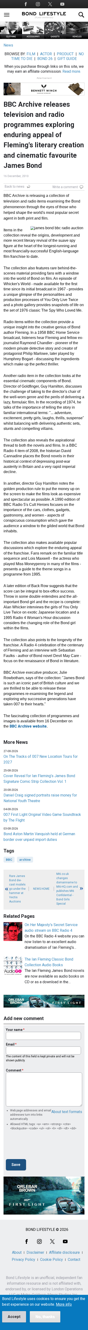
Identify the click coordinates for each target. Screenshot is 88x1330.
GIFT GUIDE (67, 58)
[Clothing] (11, 37)
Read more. (71, 71)
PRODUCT (65, 54)
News (8, 45)
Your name (14, 1030)
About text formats (66, 1112)
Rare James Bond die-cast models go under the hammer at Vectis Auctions (17, 888)
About (17, 1252)
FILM (31, 54)
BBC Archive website (28, 726)
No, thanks (45, 1317)
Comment (13, 1070)
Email (10, 1044)
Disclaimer (35, 1252)
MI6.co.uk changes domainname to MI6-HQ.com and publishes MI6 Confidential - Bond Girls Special (67, 888)
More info (64, 1304)
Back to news (14, 186)
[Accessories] (33, 37)
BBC (9, 859)
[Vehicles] (77, 37)
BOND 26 (45, 58)
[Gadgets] (55, 37)
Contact (74, 1259)
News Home (41, 888)
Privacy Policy (23, 1259)
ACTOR (46, 54)
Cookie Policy (51, 1259)
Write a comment (65, 187)
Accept (14, 1316)
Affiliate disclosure (64, 1252)
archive (25, 859)
